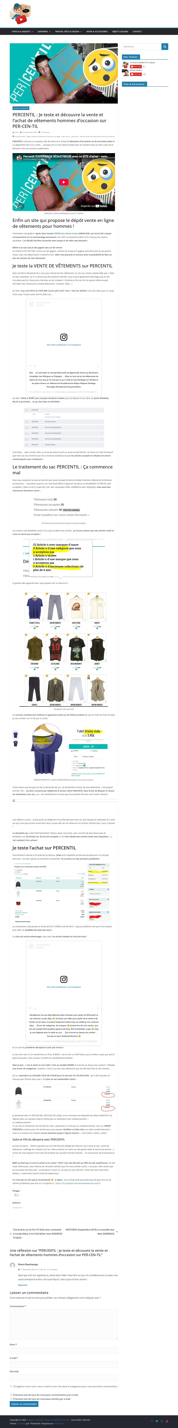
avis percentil (20, 136)
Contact (137, 31)
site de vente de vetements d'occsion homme (97, 136)
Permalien (54, 1269)
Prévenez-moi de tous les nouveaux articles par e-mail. (42, 1399)
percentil (74, 136)
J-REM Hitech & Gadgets (66, 392)
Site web (14, 1371)
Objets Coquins (120, 31)
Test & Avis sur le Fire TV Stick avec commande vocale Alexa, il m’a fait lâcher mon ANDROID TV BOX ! (37, 1233)
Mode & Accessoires (97, 31)
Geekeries (43, 31)
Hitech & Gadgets (21, 31)
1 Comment (45, 132)
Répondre (22, 1285)
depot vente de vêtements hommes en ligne (43, 136)
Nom (13, 1344)
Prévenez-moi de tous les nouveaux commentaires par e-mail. (45, 1394)
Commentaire (18, 1306)
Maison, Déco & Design (67, 31)
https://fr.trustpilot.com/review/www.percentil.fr (78, 1183)
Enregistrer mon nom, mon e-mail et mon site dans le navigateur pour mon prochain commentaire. (65, 1386)
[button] (31, 31)
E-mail (14, 1358)
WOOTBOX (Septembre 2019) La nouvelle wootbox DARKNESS (90, 1231)
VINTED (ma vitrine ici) (64, 233)
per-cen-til (66, 136)
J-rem (17, 132)
